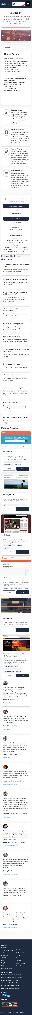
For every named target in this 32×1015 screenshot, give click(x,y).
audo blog (6, 588)
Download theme (16, 218)
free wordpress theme (9, 671)
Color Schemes (7, 545)
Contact (18, 960)
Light (5, 505)
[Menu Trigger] (28, 3)
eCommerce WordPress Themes (11, 983)
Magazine (10, 505)
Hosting (18, 955)
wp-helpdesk (18, 464)
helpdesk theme (7, 462)
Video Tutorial (20, 952)
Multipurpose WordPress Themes (11, 975)
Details (9, 468)
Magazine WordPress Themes (10, 980)
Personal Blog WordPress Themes (11, 977)
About (18, 950)
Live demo (7, 47)
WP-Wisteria (7, 618)
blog (12, 588)
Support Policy (20, 963)
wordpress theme (17, 462)
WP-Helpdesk (7, 452)
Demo (22, 468)
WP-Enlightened (8, 494)
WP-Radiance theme (10, 656)
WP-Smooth (7, 535)
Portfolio (17, 505)
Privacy (3, 947)
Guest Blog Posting (7, 968)
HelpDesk (4, 963)
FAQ (2, 960)
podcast (26, 588)
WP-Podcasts (7, 578)
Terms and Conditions (8, 950)
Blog (2, 965)
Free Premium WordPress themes (11, 669)
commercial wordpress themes (11, 666)
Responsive (24, 505)
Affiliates (4, 953)
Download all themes (16, 206)
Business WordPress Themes (10, 988)
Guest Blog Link (21, 966)
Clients (18, 958)
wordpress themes (8, 464)
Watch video (7, 702)
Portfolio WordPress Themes (10, 985)
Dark (14, 545)
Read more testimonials (10, 784)
